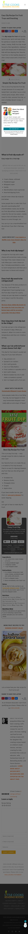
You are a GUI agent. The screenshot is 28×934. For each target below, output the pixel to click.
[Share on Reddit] (13, 31)
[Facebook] (8, 931)
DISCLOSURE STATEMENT (13, 875)
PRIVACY (6, 906)
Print (7, 541)
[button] (11, 536)
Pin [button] (15, 541)
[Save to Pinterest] (3, 31)
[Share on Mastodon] (9, 31)
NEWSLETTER (19, 909)
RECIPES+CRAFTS (11, 901)
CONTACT (21, 903)
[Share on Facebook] (6, 31)
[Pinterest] (15, 931)
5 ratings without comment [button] (15, 793)
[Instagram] (12, 931)
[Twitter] (19, 931)
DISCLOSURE (15, 708)
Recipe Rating (6, 803)
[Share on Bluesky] (16, 31)
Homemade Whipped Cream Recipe (14, 391)
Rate (21, 541)
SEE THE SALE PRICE (13, 313)
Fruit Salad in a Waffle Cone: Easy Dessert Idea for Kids (14, 239)
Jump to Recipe (14, 79)
